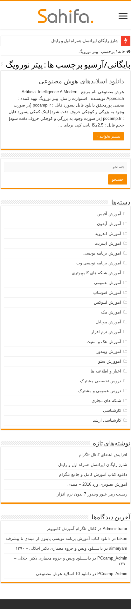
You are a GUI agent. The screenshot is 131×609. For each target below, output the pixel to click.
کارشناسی (112, 410)
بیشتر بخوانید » (108, 136)
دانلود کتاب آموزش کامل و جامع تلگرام (93, 474)
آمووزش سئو (109, 361)
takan (122, 538)
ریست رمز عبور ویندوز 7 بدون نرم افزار (92, 494)
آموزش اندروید (108, 233)
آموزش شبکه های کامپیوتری (96, 272)
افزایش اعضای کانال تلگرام (103, 454)
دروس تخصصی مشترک (100, 381)
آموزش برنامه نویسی (102, 253)
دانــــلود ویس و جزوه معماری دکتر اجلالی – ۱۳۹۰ (59, 548)
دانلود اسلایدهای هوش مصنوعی (81, 81)
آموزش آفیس (109, 213)
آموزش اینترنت (107, 243)
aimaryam (118, 548)
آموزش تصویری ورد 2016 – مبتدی (97, 484)
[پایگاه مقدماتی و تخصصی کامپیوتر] (65, 15)
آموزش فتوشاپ (107, 292)
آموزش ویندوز (109, 351)
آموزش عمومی (107, 282)
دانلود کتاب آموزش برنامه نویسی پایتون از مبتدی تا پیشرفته (58, 538)
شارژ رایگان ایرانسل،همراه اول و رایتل (85, 40)
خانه (122, 51)
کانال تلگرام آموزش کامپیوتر (71, 528)
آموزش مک (111, 312)
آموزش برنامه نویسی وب (98, 263)
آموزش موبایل (108, 322)
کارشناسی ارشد (107, 420)
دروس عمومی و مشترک (99, 390)
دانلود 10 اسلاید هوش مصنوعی (63, 573)
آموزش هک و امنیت (103, 341)
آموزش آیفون (109, 223)
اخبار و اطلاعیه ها (106, 371)
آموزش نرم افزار (106, 331)
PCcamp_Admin (112, 558)
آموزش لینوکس (107, 302)
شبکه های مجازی (106, 400)
